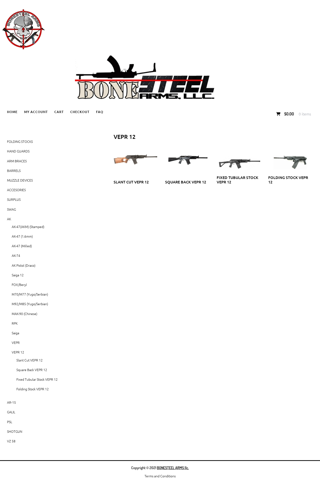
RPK (15, 323)
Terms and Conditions (160, 476)
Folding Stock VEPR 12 (32, 389)
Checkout (79, 112)
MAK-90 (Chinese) (24, 313)
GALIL (11, 412)
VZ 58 (11, 441)
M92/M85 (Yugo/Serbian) (30, 303)
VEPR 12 (18, 352)
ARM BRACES (17, 161)
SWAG (11, 209)
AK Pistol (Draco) (23, 265)
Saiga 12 (18, 275)
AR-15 (11, 402)
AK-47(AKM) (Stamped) (28, 226)
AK (9, 219)
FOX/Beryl (19, 284)
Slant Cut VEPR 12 (29, 360)
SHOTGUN (14, 431)
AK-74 (16, 255)
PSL (9, 421)
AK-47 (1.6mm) (22, 236)
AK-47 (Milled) (22, 245)
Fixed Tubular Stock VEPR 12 (37, 379)
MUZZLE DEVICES (20, 180)
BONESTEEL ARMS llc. (173, 467)
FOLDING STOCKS (20, 141)
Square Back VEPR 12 (31, 369)
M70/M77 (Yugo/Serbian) (30, 294)
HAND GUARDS (18, 151)
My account (36, 112)
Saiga (15, 332)
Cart (59, 112)
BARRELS (14, 170)
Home (12, 112)
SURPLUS (14, 199)
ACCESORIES (16, 189)
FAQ (99, 112)
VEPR (16, 342)
